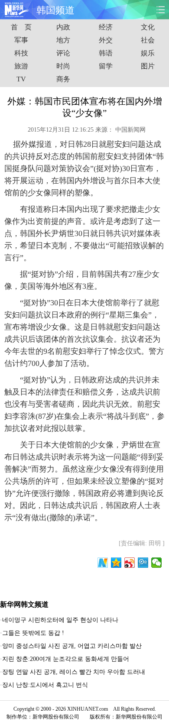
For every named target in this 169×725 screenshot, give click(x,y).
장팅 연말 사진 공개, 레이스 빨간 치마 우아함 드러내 (73, 672)
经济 (106, 27)
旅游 (21, 66)
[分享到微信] (156, 562)
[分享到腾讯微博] (143, 562)
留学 (106, 66)
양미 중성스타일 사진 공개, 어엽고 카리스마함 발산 (72, 646)
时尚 (63, 66)
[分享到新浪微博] (129, 562)
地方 (63, 40)
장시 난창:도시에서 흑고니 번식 (45, 685)
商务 (63, 79)
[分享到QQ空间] (116, 562)
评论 (63, 53)
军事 (21, 40)
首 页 (21, 27)
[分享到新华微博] (103, 562)
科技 (21, 53)
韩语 (106, 53)
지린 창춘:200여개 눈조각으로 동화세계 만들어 (65, 659)
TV (21, 79)
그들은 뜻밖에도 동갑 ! (33, 633)
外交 (106, 40)
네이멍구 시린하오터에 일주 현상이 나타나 (60, 620)
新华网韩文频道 (24, 604)
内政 (63, 27)
